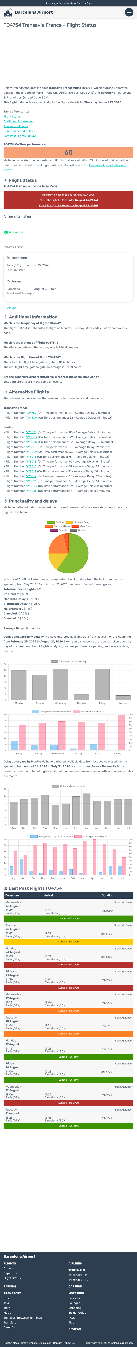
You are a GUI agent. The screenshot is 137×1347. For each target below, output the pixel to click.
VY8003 (31, 437)
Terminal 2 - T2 (78, 1280)
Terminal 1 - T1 (77, 1275)
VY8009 (31, 452)
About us (70, 1342)
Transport (12, 1293)
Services (74, 1298)
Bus (6, 1298)
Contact (57, 1342)
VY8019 (31, 476)
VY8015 (31, 466)
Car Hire (75, 1286)
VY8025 (31, 490)
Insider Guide (77, 1312)
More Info (76, 1293)
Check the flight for (68, 200)
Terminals (76, 1270)
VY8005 (31, 442)
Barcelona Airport (34, 12)
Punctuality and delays (19, 131)
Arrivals (9, 1268)
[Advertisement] (68, 57)
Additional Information (19, 121)
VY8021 (31, 481)
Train (7, 1308)
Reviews (74, 1329)
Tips (71, 1322)
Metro (7, 1312)
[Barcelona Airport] (8, 12)
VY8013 (31, 461)
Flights (10, 1263)
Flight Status (12, 116)
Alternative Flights (16, 126)
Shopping (75, 1308)
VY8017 (31, 471)
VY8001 (31, 432)
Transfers (10, 1322)
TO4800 (31, 417)
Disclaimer (45, 1342)
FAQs (71, 1317)
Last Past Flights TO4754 (20, 136)
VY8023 (31, 486)
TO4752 (31, 412)
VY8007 (31, 447)
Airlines (75, 1263)
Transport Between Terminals (23, 1317)
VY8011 (31, 456)
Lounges (74, 1303)
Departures (11, 1273)
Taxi (6, 1303)
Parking (10, 1286)
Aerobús (9, 1327)
